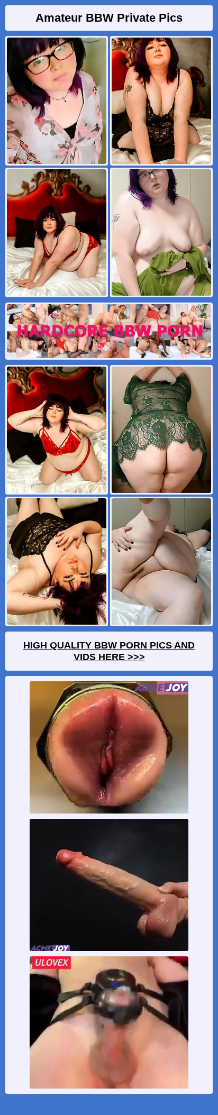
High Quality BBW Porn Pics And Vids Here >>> (109, 651)
